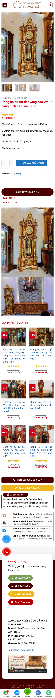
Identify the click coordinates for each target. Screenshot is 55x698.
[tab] (27, 192)
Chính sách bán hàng (15, 688)
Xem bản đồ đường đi (22, 650)
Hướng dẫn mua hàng (39, 688)
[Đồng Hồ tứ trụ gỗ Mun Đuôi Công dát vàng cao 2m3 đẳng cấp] (41, 337)
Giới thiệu (41, 686)
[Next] (48, 47)
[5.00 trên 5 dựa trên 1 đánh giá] (27, 114)
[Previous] (6, 47)
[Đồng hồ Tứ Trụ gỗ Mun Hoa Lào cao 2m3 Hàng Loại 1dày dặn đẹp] (13, 389)
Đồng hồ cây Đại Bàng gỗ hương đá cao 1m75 (41, 405)
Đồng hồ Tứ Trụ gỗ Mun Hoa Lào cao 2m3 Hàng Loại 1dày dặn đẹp (14, 407)
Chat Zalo (16, 696)
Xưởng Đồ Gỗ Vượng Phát (21, 686)
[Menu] (4, 5)
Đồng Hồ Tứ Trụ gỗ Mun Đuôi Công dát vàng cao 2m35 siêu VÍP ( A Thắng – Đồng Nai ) (14, 355)
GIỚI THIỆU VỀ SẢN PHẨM (27, 192)
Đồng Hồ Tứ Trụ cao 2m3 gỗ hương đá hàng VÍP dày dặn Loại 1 (41, 451)
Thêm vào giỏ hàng (31, 162)
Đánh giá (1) (9, 198)
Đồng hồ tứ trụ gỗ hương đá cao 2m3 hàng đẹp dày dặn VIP (14, 451)
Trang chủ (6, 97)
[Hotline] (27, 692)
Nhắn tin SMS (48, 696)
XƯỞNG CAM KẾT (10, 203)
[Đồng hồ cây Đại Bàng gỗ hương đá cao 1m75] (41, 389)
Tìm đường (6, 696)
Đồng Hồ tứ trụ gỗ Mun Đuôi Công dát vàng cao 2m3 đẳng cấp (41, 354)
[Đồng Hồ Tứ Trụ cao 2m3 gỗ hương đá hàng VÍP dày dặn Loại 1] (41, 434)
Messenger (38, 696)
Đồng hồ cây (21, 97)
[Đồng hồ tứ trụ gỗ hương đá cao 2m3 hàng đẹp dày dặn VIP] (13, 434)
